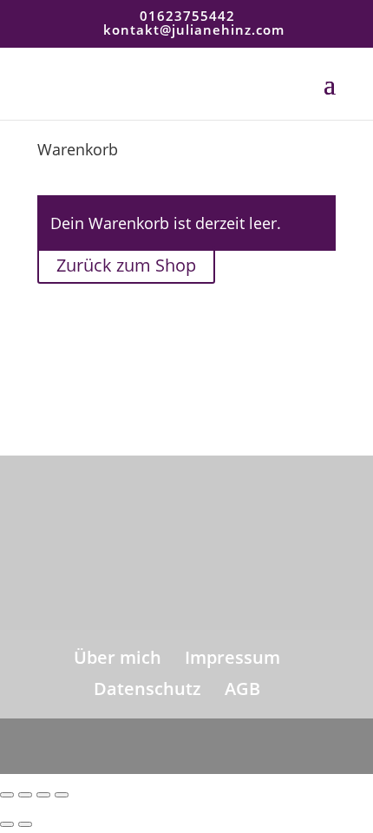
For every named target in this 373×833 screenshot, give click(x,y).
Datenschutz (147, 688)
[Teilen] (43, 794)
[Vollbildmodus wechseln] (25, 794)
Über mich (117, 657)
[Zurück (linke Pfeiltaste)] (7, 824)
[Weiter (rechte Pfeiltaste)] (25, 824)
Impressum (232, 657)
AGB (242, 688)
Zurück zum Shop (126, 265)
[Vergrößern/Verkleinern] (7, 794)
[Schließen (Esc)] (62, 794)
